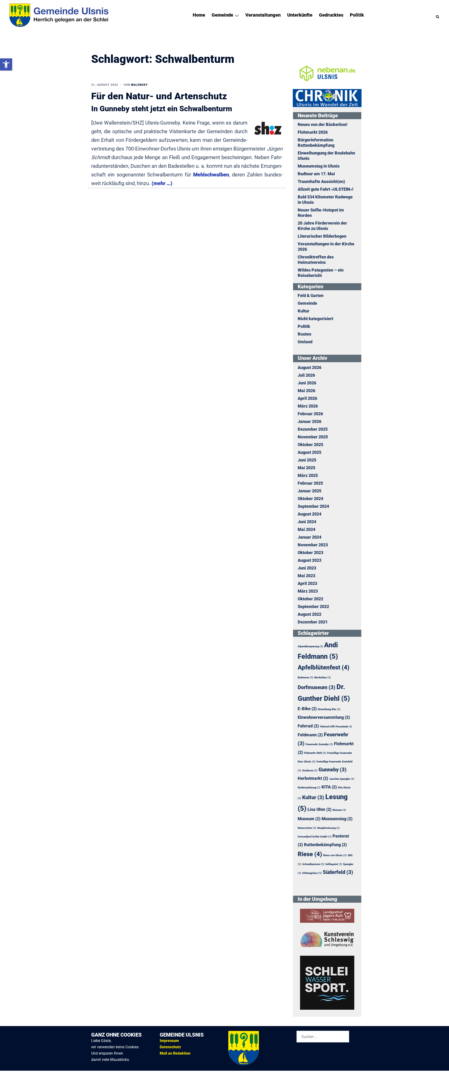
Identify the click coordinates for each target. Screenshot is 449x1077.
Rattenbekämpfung (325, 844)
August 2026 (309, 367)
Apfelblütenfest (323, 667)
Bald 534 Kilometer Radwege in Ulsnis (325, 200)
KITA (329, 787)
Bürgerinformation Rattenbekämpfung (316, 143)
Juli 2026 (306, 375)
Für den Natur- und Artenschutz (159, 96)
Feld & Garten (310, 295)
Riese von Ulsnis (335, 855)
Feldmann (310, 735)
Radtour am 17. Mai (316, 174)
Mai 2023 (306, 575)
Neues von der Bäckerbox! (322, 124)
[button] (438, 15)
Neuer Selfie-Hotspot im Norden (321, 213)
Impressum (169, 1040)
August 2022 (309, 614)
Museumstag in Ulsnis (319, 166)
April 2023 (307, 583)
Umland (305, 342)
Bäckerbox (322, 677)
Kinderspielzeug (309, 787)
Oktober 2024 (310, 498)
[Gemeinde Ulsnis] (64, 15)
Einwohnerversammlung (324, 717)
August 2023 (309, 560)
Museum (309, 818)
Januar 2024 (309, 537)
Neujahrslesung (328, 828)
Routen (304, 334)
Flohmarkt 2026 (313, 132)
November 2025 (313, 437)
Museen (339, 810)
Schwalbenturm (313, 864)
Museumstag (337, 818)
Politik (357, 15)
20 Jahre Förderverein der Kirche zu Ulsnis (322, 226)
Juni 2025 (307, 460)
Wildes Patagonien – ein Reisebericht (321, 273)
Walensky (139, 84)
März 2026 (308, 406)
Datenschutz (170, 1047)
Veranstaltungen (263, 15)
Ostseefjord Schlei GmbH (314, 836)
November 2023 (313, 545)
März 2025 (308, 475)
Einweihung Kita (329, 709)
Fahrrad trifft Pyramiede (336, 726)
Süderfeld (338, 872)
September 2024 (313, 506)
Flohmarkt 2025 (315, 753)
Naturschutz (307, 828)
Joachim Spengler (341, 778)
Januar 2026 (309, 421)
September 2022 (313, 606)
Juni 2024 (307, 521)
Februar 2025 (310, 483)
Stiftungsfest (312, 873)
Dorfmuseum (316, 687)
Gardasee (309, 770)
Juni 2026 (307, 383)
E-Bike (307, 708)
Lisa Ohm (319, 809)
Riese (310, 854)
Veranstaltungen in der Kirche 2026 (326, 247)
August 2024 (309, 514)
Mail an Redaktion (175, 1053)
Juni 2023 (307, 568)
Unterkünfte (299, 15)
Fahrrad (308, 726)
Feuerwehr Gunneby (319, 744)
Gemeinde (222, 15)
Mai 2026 (306, 390)
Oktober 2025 (310, 444)
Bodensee (305, 677)
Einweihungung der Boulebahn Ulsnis (326, 156)
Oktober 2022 (310, 599)
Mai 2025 (306, 467)
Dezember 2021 (313, 622)
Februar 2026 (310, 413)
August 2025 (309, 452)
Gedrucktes (331, 15)
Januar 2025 (309, 491)
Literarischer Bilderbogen (322, 236)
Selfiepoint (333, 864)
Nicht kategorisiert (315, 318)
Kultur (303, 311)
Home (199, 15)
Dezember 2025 (313, 429)
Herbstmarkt (313, 778)
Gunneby (333, 769)
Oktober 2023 (310, 552)
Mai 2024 (306, 529)
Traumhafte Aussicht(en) (321, 181)
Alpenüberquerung (310, 646)
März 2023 (308, 591)
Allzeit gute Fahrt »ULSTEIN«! (325, 189)
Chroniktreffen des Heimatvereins (316, 260)
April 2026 (307, 398)
